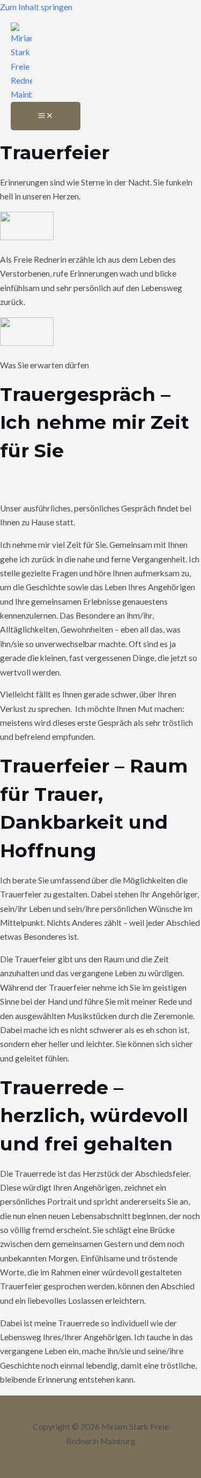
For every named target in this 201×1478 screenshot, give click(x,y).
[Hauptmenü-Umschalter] (45, 116)
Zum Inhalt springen (36, 7)
